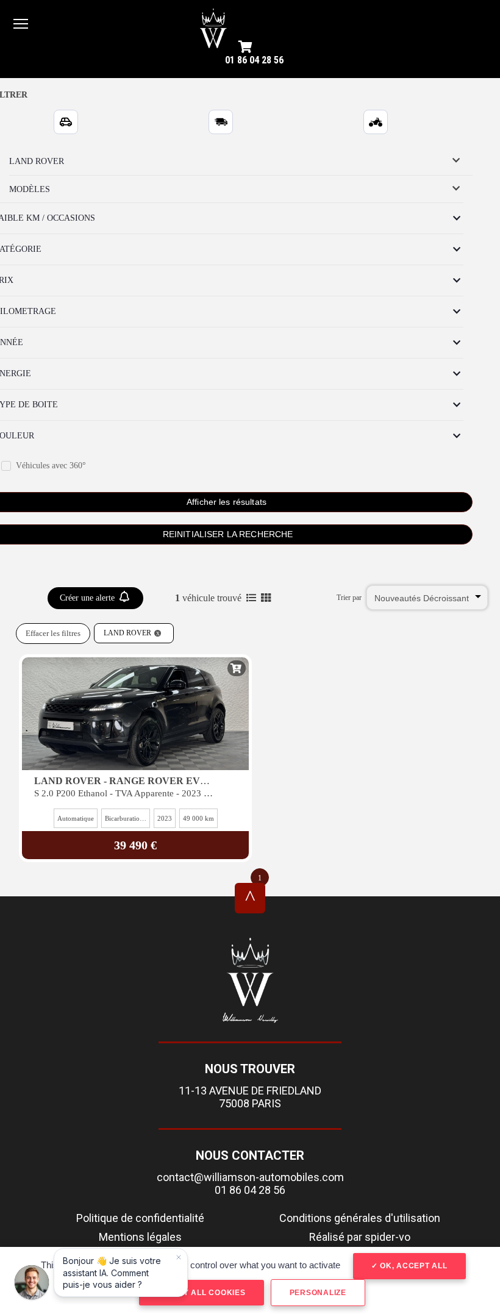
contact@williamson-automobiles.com (250, 1177)
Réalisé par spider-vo (359, 1236)
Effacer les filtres (53, 633)
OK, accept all (412, 1266)
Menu (20, 23)
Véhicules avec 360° (51, 465)
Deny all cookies (205, 1292)
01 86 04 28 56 (254, 60)
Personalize (318, 1292)
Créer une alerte (88, 597)
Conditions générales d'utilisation (359, 1218)
